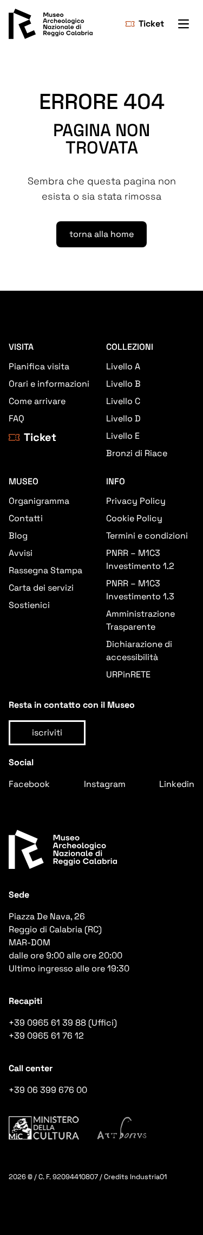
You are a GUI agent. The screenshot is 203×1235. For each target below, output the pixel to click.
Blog (18, 535)
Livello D (123, 418)
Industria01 (148, 1176)
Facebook (29, 784)
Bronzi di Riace (136, 453)
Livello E (123, 435)
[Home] (51, 24)
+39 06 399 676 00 (48, 1090)
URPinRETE (128, 674)
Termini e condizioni (147, 535)
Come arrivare (37, 401)
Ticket (151, 23)
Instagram (105, 784)
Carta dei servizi (41, 587)
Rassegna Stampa (45, 570)
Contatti (26, 518)
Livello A (123, 366)
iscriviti (47, 732)
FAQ (16, 418)
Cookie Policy (134, 518)
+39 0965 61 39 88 (47, 1022)
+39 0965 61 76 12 (46, 1035)
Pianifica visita (39, 366)
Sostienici (29, 605)
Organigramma (39, 501)
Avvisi (20, 553)
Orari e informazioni (49, 383)
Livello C (123, 401)
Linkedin (176, 784)
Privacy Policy (136, 501)
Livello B (123, 383)
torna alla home (101, 234)
